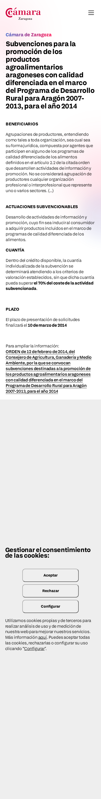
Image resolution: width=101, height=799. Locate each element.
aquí (42, 637)
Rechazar (50, 591)
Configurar (50, 606)
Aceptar (50, 575)
